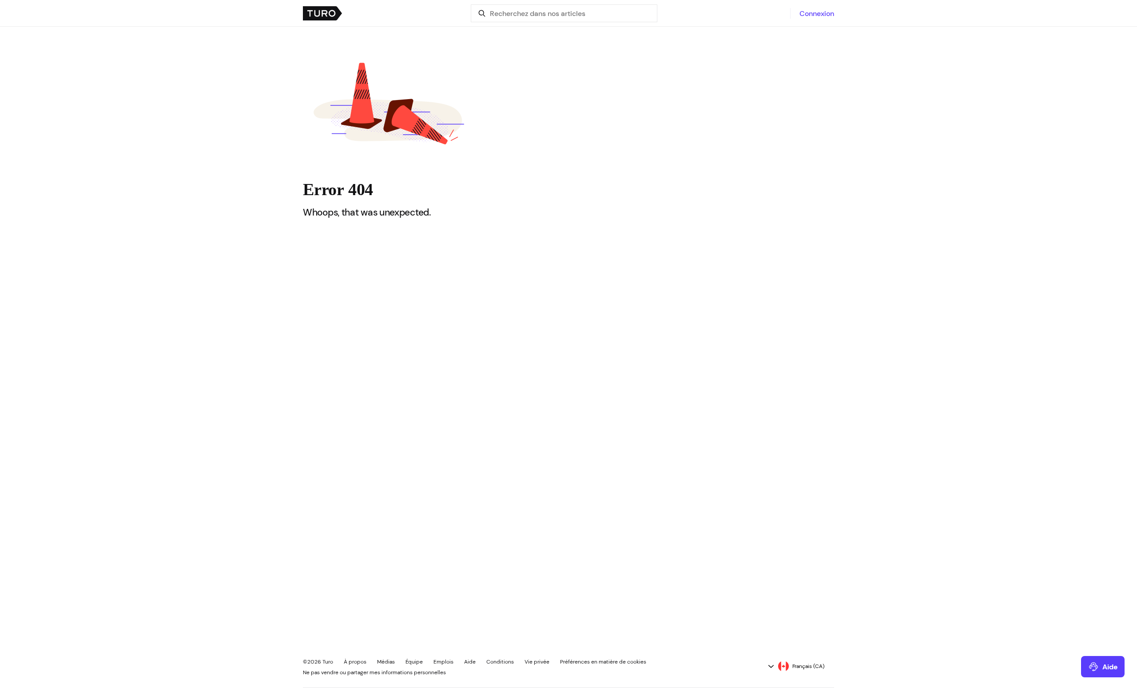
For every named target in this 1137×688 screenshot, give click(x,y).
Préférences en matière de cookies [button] (603, 662)
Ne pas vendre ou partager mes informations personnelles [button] (374, 672)
